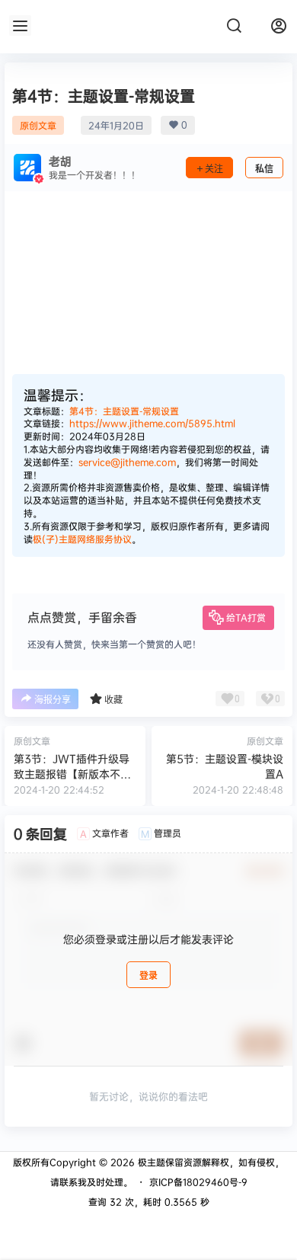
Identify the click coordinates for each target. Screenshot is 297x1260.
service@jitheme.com (127, 462)
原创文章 (38, 125)
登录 (148, 975)
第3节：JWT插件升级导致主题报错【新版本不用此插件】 (72, 773)
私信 (264, 168)
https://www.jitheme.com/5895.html (152, 423)
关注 (214, 168)
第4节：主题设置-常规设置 (124, 411)
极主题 (150, 1162)
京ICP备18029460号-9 (198, 1181)
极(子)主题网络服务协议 (82, 538)
